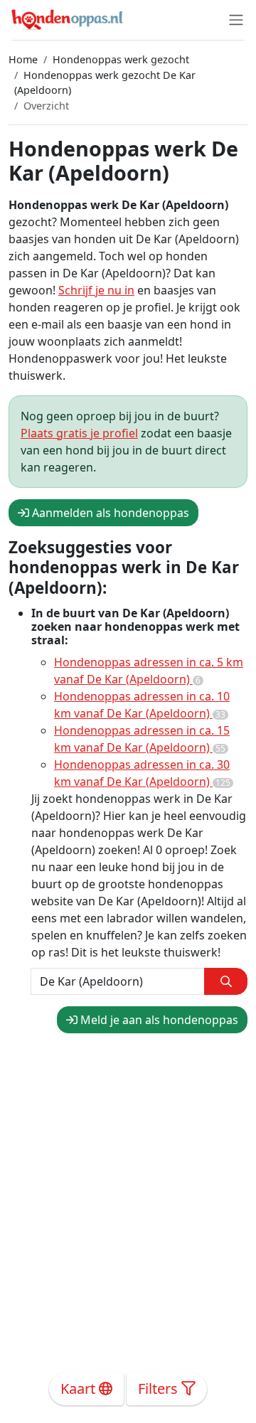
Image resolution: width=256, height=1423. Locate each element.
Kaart (79, 1388)
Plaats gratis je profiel (79, 433)
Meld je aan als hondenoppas (158, 1020)
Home (23, 59)
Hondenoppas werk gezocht (121, 59)
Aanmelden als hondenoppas (109, 513)
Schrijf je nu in (96, 290)
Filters (159, 1388)
